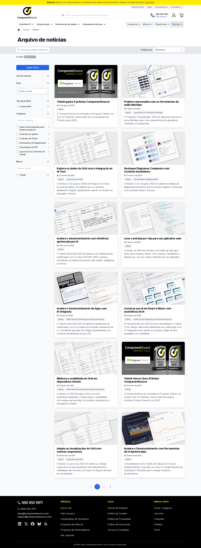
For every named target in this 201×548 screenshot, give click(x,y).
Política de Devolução (118, 524)
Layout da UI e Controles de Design (148, 113)
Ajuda (149, 7)
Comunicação (43, 24)
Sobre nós (66, 508)
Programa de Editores (72, 524)
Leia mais (149, 2)
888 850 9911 (32, 503)
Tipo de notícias (23, 76)
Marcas (146, 24)
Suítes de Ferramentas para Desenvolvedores (85, 319)
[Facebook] (32, 524)
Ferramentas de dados (66, 24)
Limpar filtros (32, 67)
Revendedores (161, 7)
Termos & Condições (118, 529)
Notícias (176, 24)
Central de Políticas (117, 508)
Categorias (132, 24)
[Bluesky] (39, 524)
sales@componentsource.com (33, 513)
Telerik (60, 109)
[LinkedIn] (19, 524)
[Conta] (174, 15)
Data (18, 83)
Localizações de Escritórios (75, 519)
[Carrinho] (181, 15)
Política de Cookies (117, 513)
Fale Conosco (68, 513)
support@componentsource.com (34, 516)
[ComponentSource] (27, 13)
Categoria (21, 113)
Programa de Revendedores (75, 529)
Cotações (159, 519)
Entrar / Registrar (163, 508)
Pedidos (158, 524)
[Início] (18, 30)
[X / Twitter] (26, 524)
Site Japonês (67, 535)
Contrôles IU (25, 24)
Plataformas (161, 24)
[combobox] (100, 15)
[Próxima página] (110, 486)
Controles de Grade (74, 179)
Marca (19, 161)
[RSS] (46, 524)
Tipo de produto (23, 101)
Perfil (157, 529)
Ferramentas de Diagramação (146, 179)
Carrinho (158, 513)
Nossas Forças (138, 7)
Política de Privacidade (119, 519)
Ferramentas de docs (93, 24)
